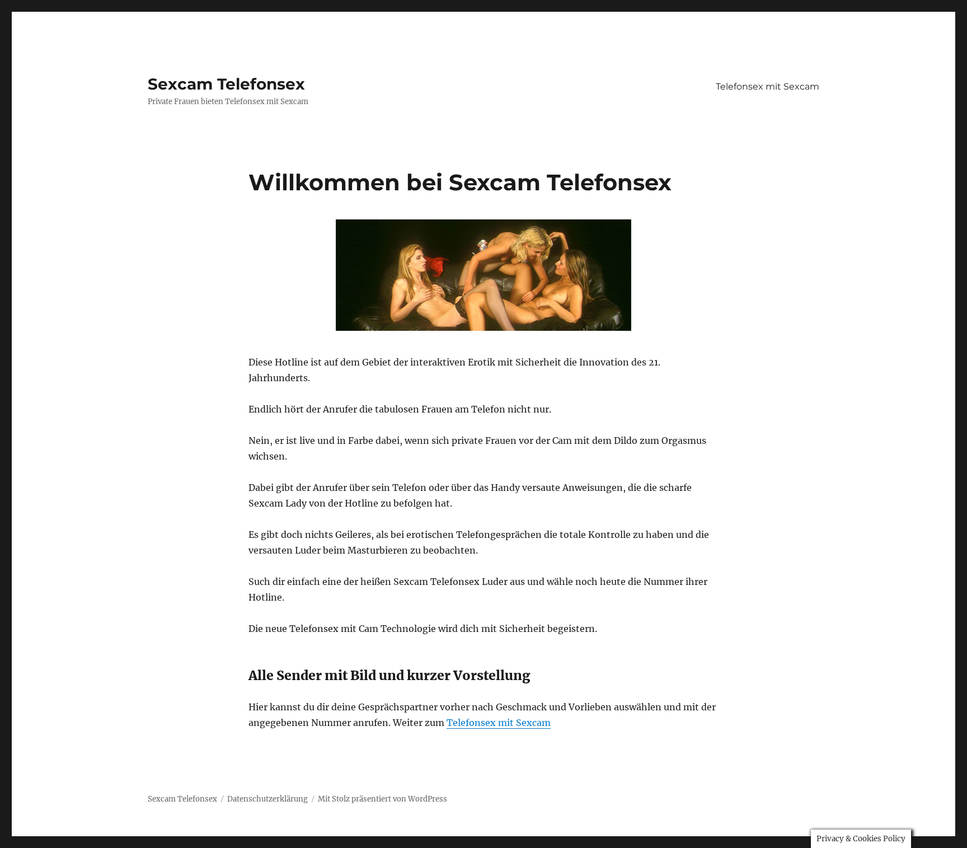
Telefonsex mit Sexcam (767, 86)
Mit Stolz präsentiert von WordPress (382, 799)
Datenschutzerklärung (267, 799)
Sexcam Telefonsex (226, 83)
